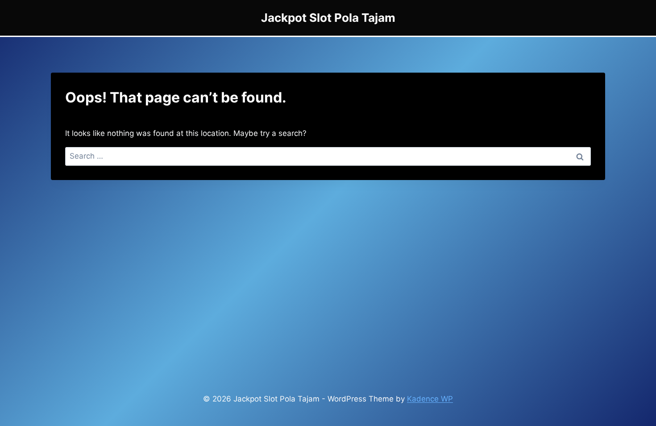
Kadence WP (430, 398)
